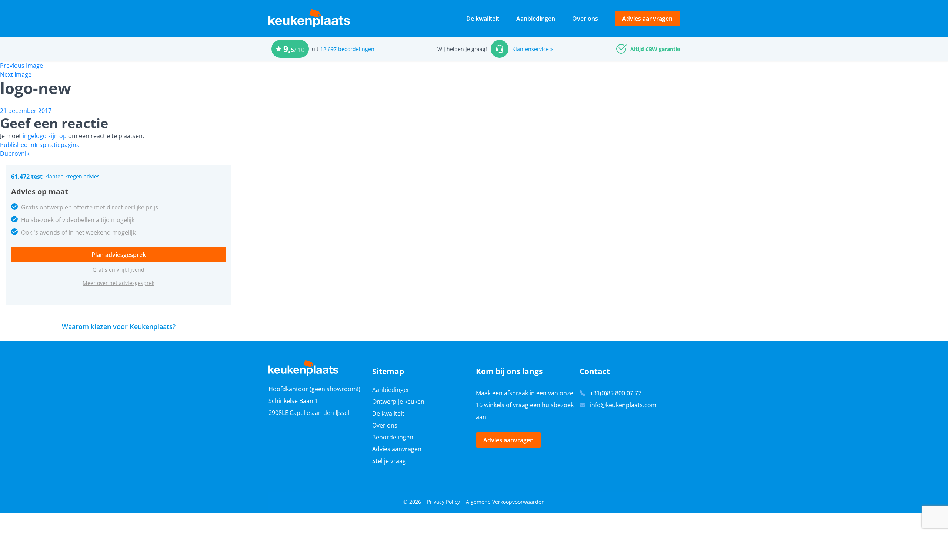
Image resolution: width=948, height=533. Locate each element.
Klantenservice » (532, 49)
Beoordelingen (392, 437)
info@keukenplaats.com (623, 405)
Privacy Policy (443, 501)
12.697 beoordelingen (347, 49)
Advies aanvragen (647, 18)
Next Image (15, 74)
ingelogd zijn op (45, 136)
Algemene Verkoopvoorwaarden (505, 501)
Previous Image (21, 65)
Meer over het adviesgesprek (118, 282)
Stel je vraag (389, 460)
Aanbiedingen (535, 18)
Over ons (585, 18)
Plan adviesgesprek (118, 255)
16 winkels (490, 405)
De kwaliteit (482, 18)
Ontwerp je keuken (398, 401)
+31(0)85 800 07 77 (615, 393)
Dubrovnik (14, 154)
